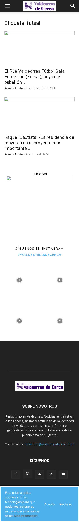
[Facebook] (15, 474)
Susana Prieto (13, 88)
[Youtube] (63, 474)
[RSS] (39, 474)
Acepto (49, 504)
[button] (7, 6)
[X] (51, 474)
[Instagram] (27, 474)
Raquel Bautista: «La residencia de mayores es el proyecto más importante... (39, 143)
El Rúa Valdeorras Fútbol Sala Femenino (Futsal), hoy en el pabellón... (34, 77)
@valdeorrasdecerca (39, 254)
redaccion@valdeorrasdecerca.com (49, 444)
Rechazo (65, 504)
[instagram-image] (19, 279)
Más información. (26, 516)
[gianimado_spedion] (39, 179)
